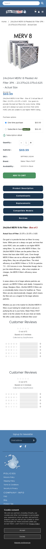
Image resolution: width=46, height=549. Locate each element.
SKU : (5, 157)
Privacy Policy (34, 524)
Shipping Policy (9, 481)
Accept (22, 530)
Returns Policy (9, 477)
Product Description (23, 188)
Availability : (8, 166)
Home (4, 22)
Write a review (23, 365)
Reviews (23, 218)
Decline (22, 537)
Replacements (23, 203)
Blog (5, 500)
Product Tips (8, 504)
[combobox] (21, 3)
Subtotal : (7, 150)
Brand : (6, 161)
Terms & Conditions (11, 485)
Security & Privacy (11, 488)
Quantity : (7, 143)
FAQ (5, 496)
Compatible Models (23, 211)
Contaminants (23, 196)
